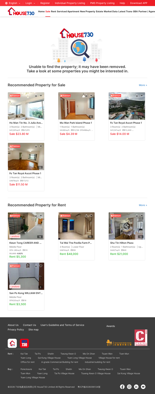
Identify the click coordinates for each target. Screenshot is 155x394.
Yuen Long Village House (79, 357)
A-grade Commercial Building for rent (59, 362)
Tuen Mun (124, 353)
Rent (53, 11)
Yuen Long (26, 357)
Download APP (138, 3)
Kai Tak (24, 353)
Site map (33, 329)
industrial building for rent (97, 362)
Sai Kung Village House (49, 357)
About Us (13, 324)
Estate (99, 11)
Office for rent (28, 362)
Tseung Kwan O (68, 353)
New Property (87, 11)
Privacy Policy (16, 329)
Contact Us (29, 324)
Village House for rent (109, 357)
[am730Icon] (23, 343)
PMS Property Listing (102, 3)
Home (41, 11)
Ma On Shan (89, 353)
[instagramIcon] (129, 386)
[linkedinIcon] (136, 386)
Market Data (111, 11)
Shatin (51, 353)
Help (123, 3)
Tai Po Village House (64, 373)
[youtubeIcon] (143, 386)
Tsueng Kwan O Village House (95, 373)
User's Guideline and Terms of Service (62, 324)
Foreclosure (26, 369)
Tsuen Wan (107, 353)
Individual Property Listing (70, 3)
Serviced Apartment (68, 11)
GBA (135, 11)
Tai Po (38, 353)
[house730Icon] (12, 343)
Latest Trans (125, 11)
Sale (47, 11)
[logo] (21, 11)
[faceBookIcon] (122, 386)
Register (45, 3)
